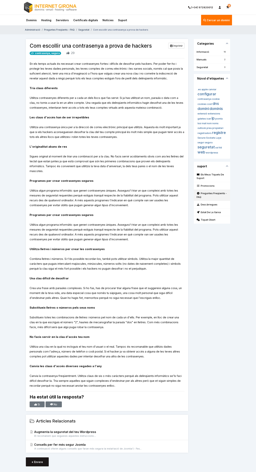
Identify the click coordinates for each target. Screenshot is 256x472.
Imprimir (178, 45)
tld (220, 147)
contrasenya (204, 99)
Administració (32, 29)
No (55, 404)
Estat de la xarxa (210, 212)
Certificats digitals (85, 20)
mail (204, 123)
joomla (219, 118)
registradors (205, 133)
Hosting (46, 20)
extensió (202, 113)
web (201, 152)
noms (215, 123)
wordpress (212, 152)
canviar (212, 89)
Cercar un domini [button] (218, 20)
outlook (202, 128)
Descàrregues (208, 204)
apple (204, 89)
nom (209, 123)
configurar (207, 94)
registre (219, 132)
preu (209, 128)
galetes (202, 118)
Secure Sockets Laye (209, 137)
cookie (216, 99)
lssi (199, 123)
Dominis (31, 20)
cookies (202, 104)
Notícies (108, 20)
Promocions (207, 185)
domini (203, 108)
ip (213, 118)
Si (38, 404)
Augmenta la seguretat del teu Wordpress (64, 433)
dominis (216, 108)
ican (209, 118)
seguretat (206, 147)
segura (209, 142)
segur (201, 142)
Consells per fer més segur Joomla (87, 446)
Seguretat (83, 29)
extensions (214, 113)
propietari (217, 128)
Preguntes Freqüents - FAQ (59, 29)
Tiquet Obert (207, 219)
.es (199, 89)
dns (216, 103)
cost (209, 104)
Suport (122, 20)
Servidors (62, 20)
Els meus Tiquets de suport (210, 176)
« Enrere (37, 462)
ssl (217, 147)
